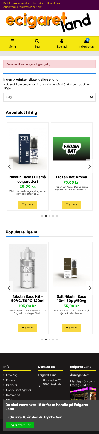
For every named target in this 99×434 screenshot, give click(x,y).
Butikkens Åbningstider (16, 3)
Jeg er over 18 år (19, 425)
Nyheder (38, 3)
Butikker (11, 385)
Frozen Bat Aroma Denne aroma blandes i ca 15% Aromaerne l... (71, 188)
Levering (11, 375)
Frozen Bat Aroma (71, 177)
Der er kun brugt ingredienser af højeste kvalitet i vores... (71, 312)
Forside (11, 380)
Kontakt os (53, 3)
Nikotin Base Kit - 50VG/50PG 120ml (27, 298)
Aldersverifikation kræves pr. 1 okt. (22, 7)
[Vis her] (27, 171)
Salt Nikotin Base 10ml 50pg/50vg (71, 298)
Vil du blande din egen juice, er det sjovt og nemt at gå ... (27, 192)
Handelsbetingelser (18, 390)
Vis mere (27, 204)
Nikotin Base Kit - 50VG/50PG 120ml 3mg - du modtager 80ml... (27, 312)
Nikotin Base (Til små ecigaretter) (27, 179)
